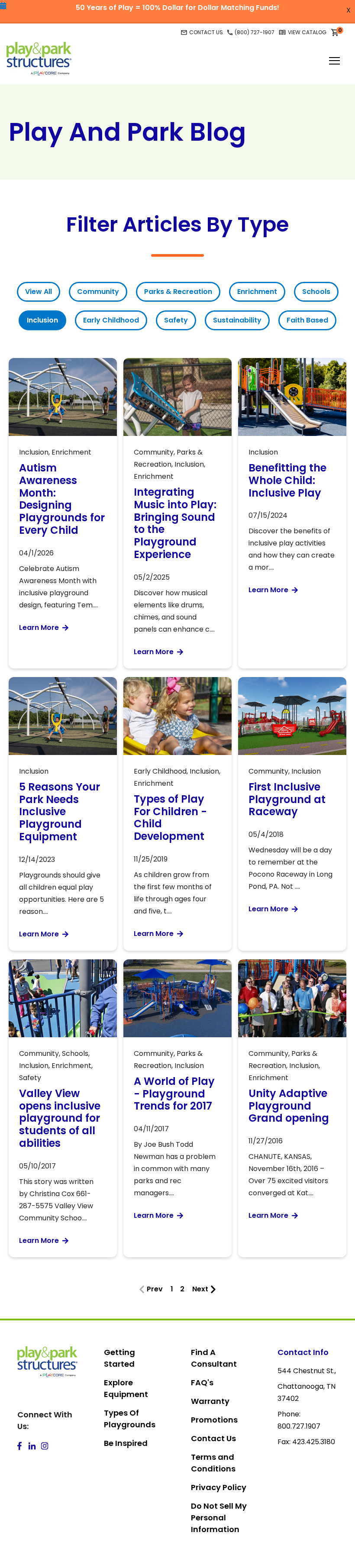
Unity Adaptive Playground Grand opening (288, 1106)
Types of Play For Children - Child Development (170, 817)
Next (200, 1289)
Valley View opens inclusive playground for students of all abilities (59, 1118)
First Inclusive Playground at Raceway (287, 799)
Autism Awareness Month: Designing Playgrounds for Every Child (62, 499)
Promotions (214, 1419)
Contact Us (213, 1438)
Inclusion (42, 320)
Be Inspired (126, 1443)
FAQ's (202, 1382)
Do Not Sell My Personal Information (219, 1517)
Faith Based (307, 320)
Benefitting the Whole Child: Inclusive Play (287, 480)
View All (38, 292)
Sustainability (237, 320)
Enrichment (257, 292)
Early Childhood (111, 320)
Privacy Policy (218, 1487)
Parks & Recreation (178, 292)
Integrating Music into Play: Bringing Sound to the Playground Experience (175, 523)
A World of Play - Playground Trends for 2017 (174, 1093)
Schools (316, 292)
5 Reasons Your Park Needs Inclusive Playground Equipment (59, 812)
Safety (176, 320)
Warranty (210, 1401)
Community (98, 292)
